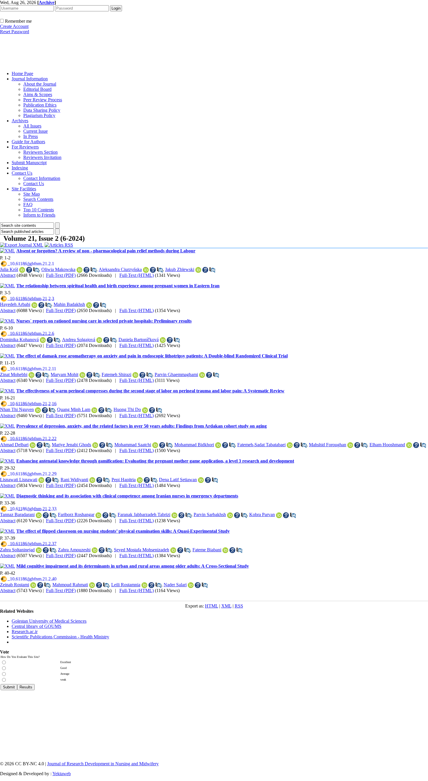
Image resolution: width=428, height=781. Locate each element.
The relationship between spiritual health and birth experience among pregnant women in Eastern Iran (118, 285)
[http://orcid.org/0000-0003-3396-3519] (43, 340)
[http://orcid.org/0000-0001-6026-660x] (409, 445)
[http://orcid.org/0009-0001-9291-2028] (33, 585)
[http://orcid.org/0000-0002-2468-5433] (140, 480)
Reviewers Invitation (42, 157)
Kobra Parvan (262, 514)
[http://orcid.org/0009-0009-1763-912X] (92, 480)
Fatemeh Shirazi (116, 374)
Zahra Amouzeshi (74, 549)
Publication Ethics (39, 104)
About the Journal (39, 84)
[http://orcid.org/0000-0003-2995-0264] (31, 375)
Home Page (22, 73)
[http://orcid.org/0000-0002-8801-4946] (350, 445)
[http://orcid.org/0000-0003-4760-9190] (89, 305)
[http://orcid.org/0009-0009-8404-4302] (146, 270)
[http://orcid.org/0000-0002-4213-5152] (230, 515)
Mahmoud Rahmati (70, 584)
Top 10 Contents (38, 209)
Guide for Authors (28, 141)
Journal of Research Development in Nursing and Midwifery (103, 763)
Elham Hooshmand (387, 444)
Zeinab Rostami (14, 584)
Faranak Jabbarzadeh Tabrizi (144, 514)
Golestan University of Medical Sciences (49, 621)
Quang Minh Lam (73, 409)
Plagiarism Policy (39, 115)
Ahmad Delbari (14, 444)
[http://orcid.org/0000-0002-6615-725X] (39, 515)
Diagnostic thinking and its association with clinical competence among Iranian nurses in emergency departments (127, 495)
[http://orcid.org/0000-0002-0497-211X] (174, 515)
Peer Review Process (42, 99)
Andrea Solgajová (78, 339)
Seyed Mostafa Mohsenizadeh (141, 549)
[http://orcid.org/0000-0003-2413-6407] (144, 585)
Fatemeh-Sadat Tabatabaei (261, 444)
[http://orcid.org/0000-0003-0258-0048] (225, 550)
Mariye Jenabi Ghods (71, 444)
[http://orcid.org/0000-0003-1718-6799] (94, 410)
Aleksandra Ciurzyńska (120, 269)
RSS (239, 605)
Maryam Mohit (64, 374)
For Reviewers (25, 146)
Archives (20, 120)
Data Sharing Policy (41, 110)
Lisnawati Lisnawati (18, 479)
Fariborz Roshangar (76, 514)
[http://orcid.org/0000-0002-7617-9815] (202, 375)
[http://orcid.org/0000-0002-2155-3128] (95, 550)
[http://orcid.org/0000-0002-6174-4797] (99, 340)
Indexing (20, 167)
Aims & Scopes (37, 94)
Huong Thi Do (127, 409)
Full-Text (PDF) (61, 275)
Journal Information (30, 78)
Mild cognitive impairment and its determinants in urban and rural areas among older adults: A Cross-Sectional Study (132, 566)
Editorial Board (37, 89)
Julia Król (9, 269)
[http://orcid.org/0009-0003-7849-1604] (145, 410)
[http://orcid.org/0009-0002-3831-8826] (41, 480)
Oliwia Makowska (58, 269)
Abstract (7, 275)
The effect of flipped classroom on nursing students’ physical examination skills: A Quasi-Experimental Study (123, 531)
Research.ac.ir (25, 631)
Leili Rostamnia (125, 584)
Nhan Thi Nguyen (17, 409)
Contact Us (22, 173)
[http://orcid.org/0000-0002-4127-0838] (135, 375)
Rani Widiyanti (74, 479)
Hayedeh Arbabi (15, 304)
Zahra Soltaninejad (17, 549)
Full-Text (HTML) (136, 275)
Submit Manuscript (29, 162)
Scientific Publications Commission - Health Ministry (60, 636)
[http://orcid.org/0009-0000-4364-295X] (198, 270)
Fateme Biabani (206, 549)
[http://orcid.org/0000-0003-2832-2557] (22, 270)
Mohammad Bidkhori (194, 444)
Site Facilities (24, 188)
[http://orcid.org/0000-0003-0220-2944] (163, 340)
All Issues (32, 125)
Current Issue (35, 131)
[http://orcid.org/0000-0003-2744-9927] (155, 445)
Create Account (14, 26)
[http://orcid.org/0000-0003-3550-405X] (191, 585)
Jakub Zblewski (179, 269)
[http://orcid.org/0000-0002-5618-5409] (33, 445)
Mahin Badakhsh (69, 304)
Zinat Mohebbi (13, 374)
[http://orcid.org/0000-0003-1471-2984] (34, 305)
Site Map (31, 194)
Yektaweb (61, 773)
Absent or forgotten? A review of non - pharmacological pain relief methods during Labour (105, 250)
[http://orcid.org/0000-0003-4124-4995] (82, 375)
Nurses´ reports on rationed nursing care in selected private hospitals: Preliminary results (104, 320)
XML (226, 605)
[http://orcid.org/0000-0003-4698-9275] (38, 410)
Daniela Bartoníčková (139, 339)
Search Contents (38, 199)
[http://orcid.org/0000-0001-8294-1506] (98, 515)
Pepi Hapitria (124, 479)
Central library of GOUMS (36, 626)
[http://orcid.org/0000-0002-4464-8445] (201, 480)
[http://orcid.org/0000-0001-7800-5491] (79, 270)
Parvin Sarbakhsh (210, 514)
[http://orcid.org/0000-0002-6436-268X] (39, 550)
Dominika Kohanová (19, 339)
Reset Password (14, 31)
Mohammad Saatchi (132, 444)
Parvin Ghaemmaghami (176, 374)
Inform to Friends (39, 214)
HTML (211, 605)
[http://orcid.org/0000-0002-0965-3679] (218, 445)
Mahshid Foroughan (327, 444)
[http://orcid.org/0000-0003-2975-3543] (290, 445)
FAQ (28, 204)
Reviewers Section (40, 152)
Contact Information (41, 178)
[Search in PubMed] (36, 270)
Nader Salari (175, 584)
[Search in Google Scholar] (29, 270)
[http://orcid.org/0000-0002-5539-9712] (279, 515)
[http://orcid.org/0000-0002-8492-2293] (95, 445)
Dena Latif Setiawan (178, 479)
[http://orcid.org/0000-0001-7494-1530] (92, 585)
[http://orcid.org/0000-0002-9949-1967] (173, 550)
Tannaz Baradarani (17, 514)
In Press (30, 136)
